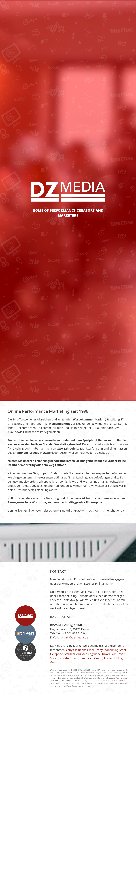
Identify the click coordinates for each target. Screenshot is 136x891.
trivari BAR (109, 654)
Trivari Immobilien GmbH (86, 658)
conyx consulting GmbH (112, 650)
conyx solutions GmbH (80, 650)
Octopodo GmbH (61, 654)
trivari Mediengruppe (87, 654)
